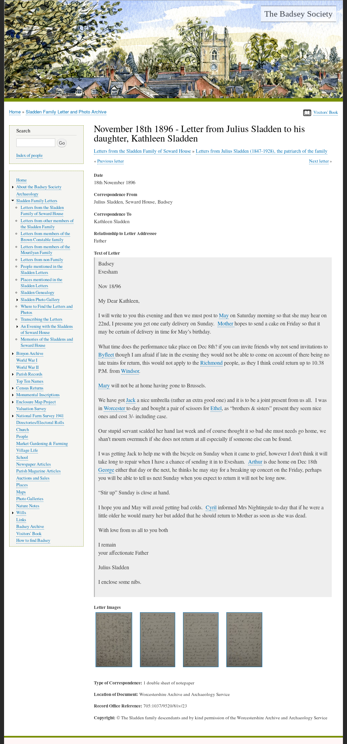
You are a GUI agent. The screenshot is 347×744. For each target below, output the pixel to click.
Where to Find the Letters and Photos (47, 309)
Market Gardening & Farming (42, 443)
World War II (27, 367)
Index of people (29, 155)
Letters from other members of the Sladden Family (47, 224)
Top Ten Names (29, 381)
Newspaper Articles (33, 464)
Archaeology (27, 194)
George (106, 469)
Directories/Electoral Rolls (40, 422)
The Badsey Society (298, 14)
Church (22, 429)
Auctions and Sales (32, 478)
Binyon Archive (29, 353)
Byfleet (106, 354)
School (22, 457)
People (22, 436)
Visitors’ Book (28, 533)
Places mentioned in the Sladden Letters (41, 283)
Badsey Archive (30, 526)
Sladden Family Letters (36, 201)
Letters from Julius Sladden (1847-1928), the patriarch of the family (261, 151)
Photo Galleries (29, 499)
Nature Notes (27, 506)
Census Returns (29, 388)
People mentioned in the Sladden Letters (42, 269)
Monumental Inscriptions (38, 395)
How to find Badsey (33, 540)
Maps (21, 492)
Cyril (211, 507)
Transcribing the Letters (41, 319)
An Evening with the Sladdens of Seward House (47, 329)
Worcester (115, 407)
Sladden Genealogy (37, 292)
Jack (131, 399)
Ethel (216, 407)
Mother (226, 323)
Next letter (319, 161)
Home (15, 111)
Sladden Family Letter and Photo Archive (66, 111)
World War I (26, 360)
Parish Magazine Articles (38, 471)
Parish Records (29, 374)
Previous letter (110, 161)
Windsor (130, 370)
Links (21, 520)
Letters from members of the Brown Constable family (45, 236)
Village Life (27, 450)
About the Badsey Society (38, 187)
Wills (21, 512)
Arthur (255, 461)
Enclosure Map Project (36, 402)
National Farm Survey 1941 (40, 416)
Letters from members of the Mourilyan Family (45, 250)
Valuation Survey (31, 408)
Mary (104, 385)
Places (22, 485)
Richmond (211, 362)
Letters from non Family (42, 259)
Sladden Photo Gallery (40, 299)
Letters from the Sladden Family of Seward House (142, 151)
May (224, 315)
